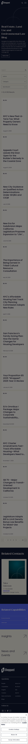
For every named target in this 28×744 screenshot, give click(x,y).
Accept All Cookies (14, 740)
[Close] (26, 715)
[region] (14, 728)
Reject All (14, 734)
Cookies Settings (14, 729)
